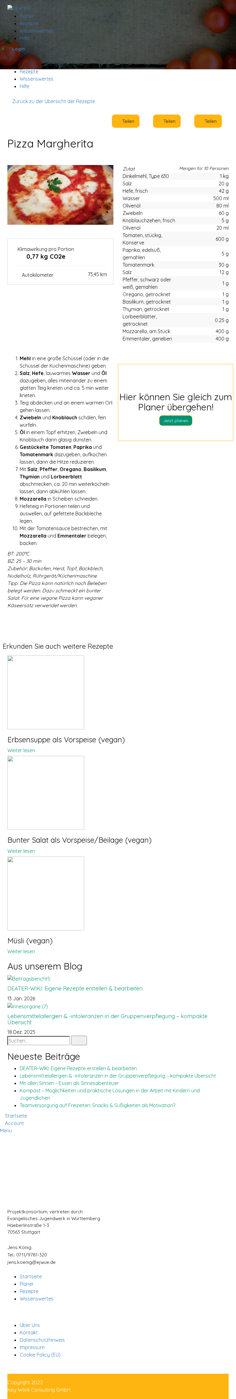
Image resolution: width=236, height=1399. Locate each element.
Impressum (32, 1347)
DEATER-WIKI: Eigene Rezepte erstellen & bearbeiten (75, 988)
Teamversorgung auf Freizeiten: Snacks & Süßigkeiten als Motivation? (97, 1105)
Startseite (31, 1276)
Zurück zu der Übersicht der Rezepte (53, 101)
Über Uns (30, 1325)
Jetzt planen (175, 420)
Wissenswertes (36, 79)
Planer (27, 16)
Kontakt (29, 1332)
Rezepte (29, 71)
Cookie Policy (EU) (40, 1355)
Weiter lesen (21, 750)
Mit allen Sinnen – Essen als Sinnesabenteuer (69, 1083)
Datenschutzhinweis (42, 1340)
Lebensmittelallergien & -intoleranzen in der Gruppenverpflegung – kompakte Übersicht (107, 1019)
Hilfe (24, 86)
